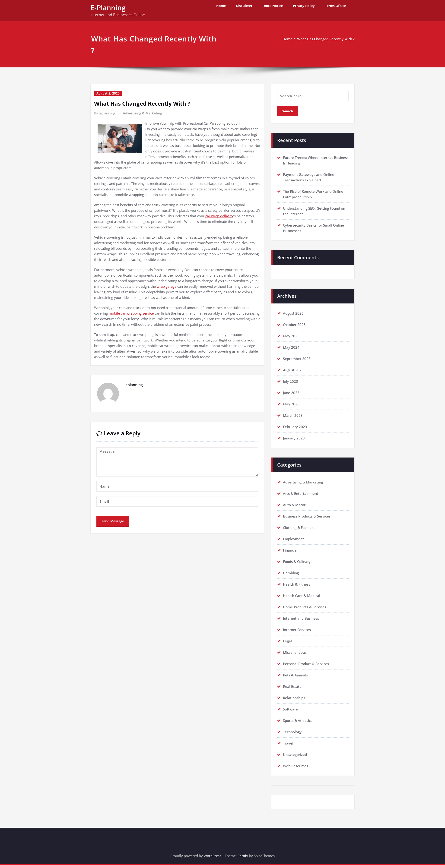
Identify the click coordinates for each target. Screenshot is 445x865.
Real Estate (292, 686)
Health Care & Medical (301, 595)
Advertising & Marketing (142, 113)
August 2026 (293, 313)
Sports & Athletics (297, 720)
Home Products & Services (304, 607)
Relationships (294, 697)
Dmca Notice (273, 5)
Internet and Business (301, 618)
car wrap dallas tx (219, 216)
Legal (287, 641)
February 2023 (295, 426)
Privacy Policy (304, 5)
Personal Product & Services (306, 663)
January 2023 (294, 438)
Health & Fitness (296, 584)
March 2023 (293, 415)
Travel (288, 743)
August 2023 (293, 370)
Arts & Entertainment (300, 493)
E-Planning (108, 7)
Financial (290, 550)
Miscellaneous (294, 652)
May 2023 (291, 404)
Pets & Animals (295, 675)
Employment (293, 539)
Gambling (291, 573)
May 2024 (291, 347)
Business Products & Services (307, 516)
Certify (243, 855)
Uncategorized (295, 754)
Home (221, 5)
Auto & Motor (294, 504)
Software (290, 709)
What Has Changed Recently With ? (326, 39)
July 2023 (290, 381)
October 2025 (294, 324)
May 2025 (291, 336)
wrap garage (166, 286)
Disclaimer (244, 5)
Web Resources (295, 766)
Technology (292, 731)
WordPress (212, 855)
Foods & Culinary (297, 561)
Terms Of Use (335, 5)
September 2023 (297, 358)
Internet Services (297, 629)
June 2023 (291, 392)
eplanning (107, 113)
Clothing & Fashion (298, 527)
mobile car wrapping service (131, 313)
